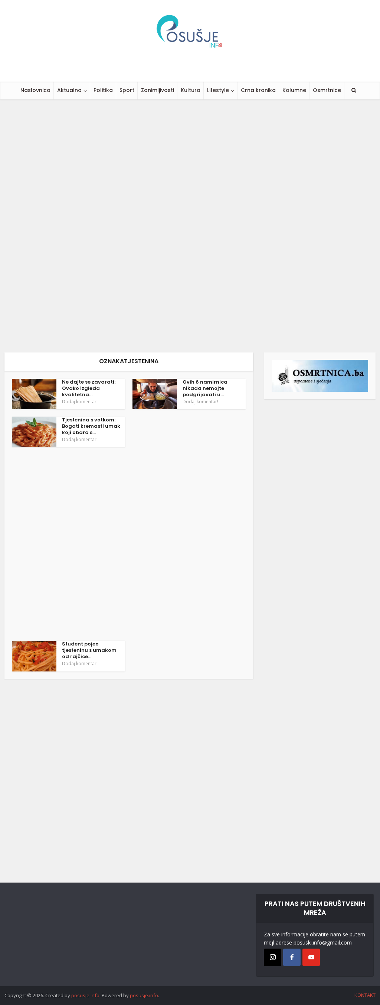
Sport (126, 90)
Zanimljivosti (157, 90)
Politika (103, 90)
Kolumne (294, 90)
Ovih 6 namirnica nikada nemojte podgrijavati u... (205, 388)
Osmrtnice (327, 90)
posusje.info (85, 995)
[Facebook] (292, 957)
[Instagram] (272, 957)
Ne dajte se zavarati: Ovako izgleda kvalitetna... (88, 388)
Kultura (190, 90)
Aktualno (69, 90)
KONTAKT (365, 995)
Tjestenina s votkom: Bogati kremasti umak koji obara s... (91, 426)
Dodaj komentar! (80, 402)
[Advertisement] (190, 226)
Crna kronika (258, 90)
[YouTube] (311, 957)
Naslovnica (35, 90)
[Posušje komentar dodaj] (320, 375)
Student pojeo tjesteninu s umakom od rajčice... (89, 650)
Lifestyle (218, 90)
